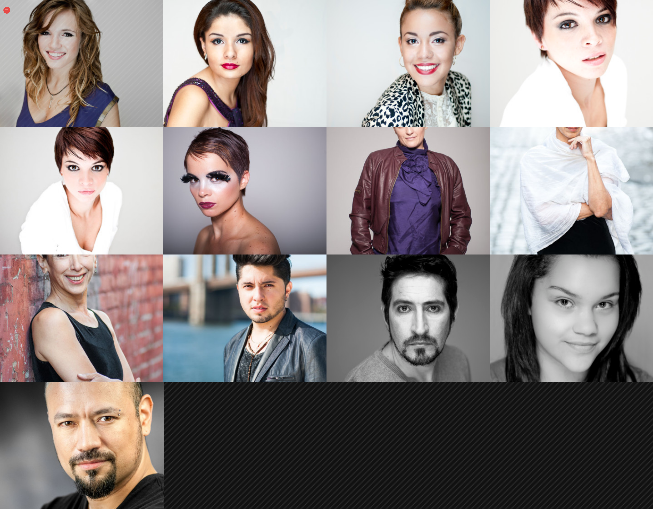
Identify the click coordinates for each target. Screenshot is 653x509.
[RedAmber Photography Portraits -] (80, 63)
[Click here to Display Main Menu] (6, 10)
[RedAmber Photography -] (570, 191)
